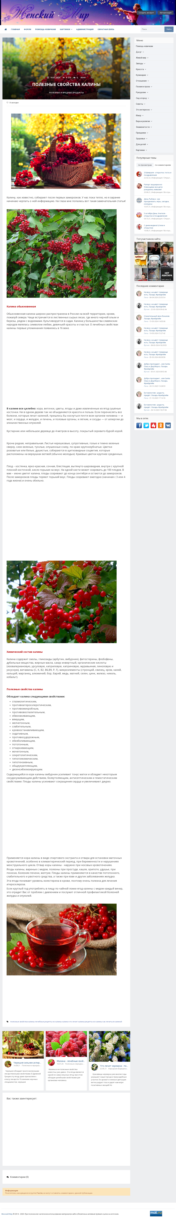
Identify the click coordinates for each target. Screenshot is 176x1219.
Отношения (141, 81)
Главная (15, 29)
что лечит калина (76, 1021)
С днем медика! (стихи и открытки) (154, 226)
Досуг (139, 52)
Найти (169, 29)
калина (65, 1021)
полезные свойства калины (22, 1021)
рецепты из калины (93, 1021)
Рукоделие (141, 92)
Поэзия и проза (143, 87)
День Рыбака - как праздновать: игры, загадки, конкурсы (156, 201)
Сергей (138, 266)
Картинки (65, 29)
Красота (140, 69)
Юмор (138, 115)
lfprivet (146, 309)
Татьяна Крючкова (165, 267)
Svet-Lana (165, 279)
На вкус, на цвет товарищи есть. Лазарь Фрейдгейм (156, 293)
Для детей (141, 144)
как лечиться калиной (112, 1021)
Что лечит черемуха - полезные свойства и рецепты (114, 1065)
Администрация (85, 29)
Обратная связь (106, 29)
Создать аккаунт (146, 12)
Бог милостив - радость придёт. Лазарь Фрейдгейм (156, 394)
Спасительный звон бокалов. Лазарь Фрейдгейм (157, 317)
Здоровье (140, 138)
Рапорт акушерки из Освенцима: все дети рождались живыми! (153, 187)
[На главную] (16, 13)
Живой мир (141, 58)
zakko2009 (152, 279)
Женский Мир (7, 1214)
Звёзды (139, 63)
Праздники (141, 133)
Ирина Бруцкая (164, 254)
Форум (27, 29)
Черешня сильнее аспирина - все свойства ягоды (27, 1062)
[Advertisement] (66, 369)
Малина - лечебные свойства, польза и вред (71, 1061)
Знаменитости (143, 127)
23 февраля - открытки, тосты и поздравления (157, 173)
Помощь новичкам (45, 29)
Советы (139, 104)
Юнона (138, 279)
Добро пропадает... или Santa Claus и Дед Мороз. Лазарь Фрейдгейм (157, 366)
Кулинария (141, 75)
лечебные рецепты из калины (48, 1021)
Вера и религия (143, 121)
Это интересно (143, 110)
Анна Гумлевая (152, 254)
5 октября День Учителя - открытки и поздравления (155, 214)
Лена (137, 253)
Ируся (150, 266)
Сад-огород (141, 98)
